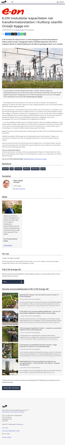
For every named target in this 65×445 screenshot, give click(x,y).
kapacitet (5, 169)
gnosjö (43, 169)
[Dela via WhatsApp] (21, 34)
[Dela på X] (12, 34)
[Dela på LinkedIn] (9, 34)
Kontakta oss (19, 424)
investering (18, 169)
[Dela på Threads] (15, 34)
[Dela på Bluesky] (18, 34)
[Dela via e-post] (24, 34)
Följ (5, 282)
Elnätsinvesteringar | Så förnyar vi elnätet (35, 159)
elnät (11, 169)
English (9, 437)
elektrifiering (35, 169)
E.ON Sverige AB (19, 30)
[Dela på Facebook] (6, 34)
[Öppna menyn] (12, 2)
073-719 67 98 (20, 189)
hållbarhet (26, 169)
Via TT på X (5, 428)
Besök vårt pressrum (11, 388)
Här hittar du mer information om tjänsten (13, 412)
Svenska (4, 437)
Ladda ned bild (7, 245)
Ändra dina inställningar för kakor (11, 431)
